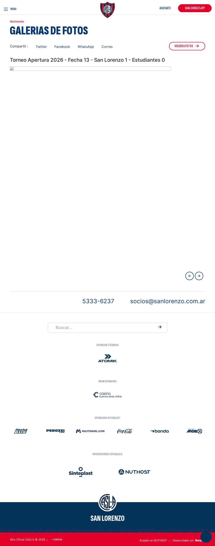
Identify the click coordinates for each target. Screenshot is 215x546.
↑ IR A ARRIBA (56, 539)
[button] (39, 46)
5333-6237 (98, 301)
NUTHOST (160, 540)
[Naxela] (200, 540)
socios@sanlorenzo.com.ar (167, 301)
